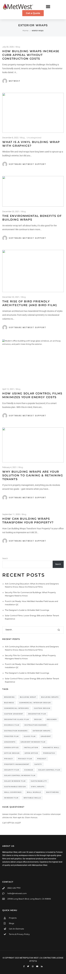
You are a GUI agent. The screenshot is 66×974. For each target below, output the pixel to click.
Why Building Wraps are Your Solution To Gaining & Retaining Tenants (32, 475)
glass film (30, 736)
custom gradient (13, 714)
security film (11, 770)
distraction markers (16, 731)
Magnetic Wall (51, 747)
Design (38, 719)
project (41, 758)
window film (11, 798)
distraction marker (36, 725)
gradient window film (33, 742)
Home (25, 30)
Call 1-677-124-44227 (11, 823)
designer (52, 719)
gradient (46, 736)
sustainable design (15, 786)
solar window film (15, 781)
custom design (42, 708)
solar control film (49, 770)
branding (9, 697)
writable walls (32, 798)
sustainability (39, 781)
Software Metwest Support (27, 164)
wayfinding (52, 792)
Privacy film (25, 758)
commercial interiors (16, 708)
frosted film (11, 736)
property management (16, 764)
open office (31, 753)
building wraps (50, 697)
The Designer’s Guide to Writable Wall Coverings (27, 610)
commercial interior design (35, 702)
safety (38, 764)
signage (28, 770)
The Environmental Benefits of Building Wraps (32, 217)
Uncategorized (34, 137)
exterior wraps (41, 731)
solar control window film (19, 775)
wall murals (34, 792)
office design (11, 753)
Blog (18, 46)
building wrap (28, 697)
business (9, 702)
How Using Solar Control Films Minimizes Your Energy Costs (32, 395)
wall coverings (13, 792)
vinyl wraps (38, 786)
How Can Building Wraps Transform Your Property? (28, 520)
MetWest (14, 81)
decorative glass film (16, 719)
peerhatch (49, 753)
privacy (8, 758)
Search (5, 558)
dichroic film (11, 725)
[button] (48, 6)
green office (11, 747)
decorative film (37, 714)
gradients (10, 742)
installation (31, 747)
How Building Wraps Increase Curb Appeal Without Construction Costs (30, 55)
